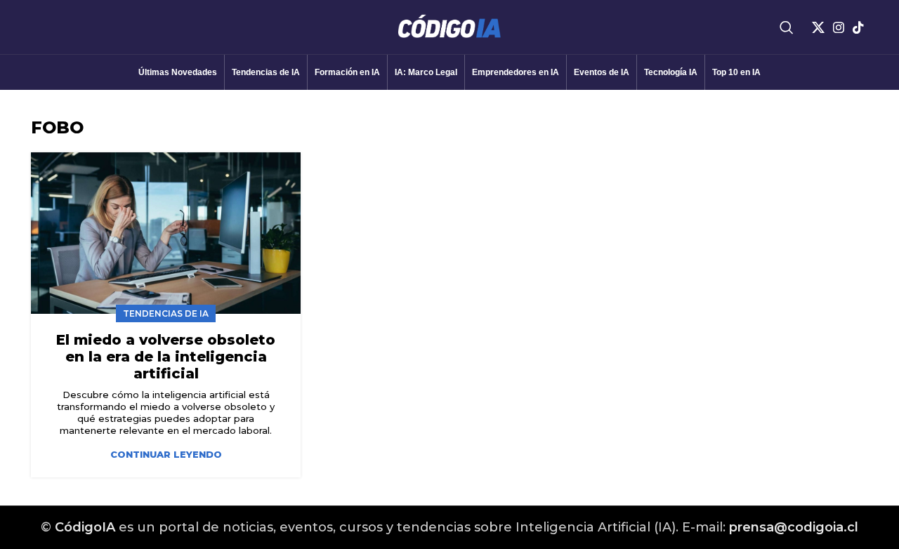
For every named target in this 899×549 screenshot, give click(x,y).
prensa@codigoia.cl (793, 527)
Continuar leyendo (166, 454)
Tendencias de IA (166, 313)
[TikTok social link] (858, 27)
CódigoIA (85, 527)
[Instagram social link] (838, 27)
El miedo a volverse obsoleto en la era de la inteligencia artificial (165, 356)
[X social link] (818, 27)
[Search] (787, 27)
